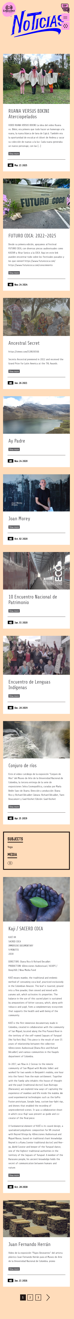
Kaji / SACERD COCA (25, 929)
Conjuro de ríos (22, 765)
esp (65, 6)
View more (14, 153)
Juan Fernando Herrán (29, 1244)
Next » (48, 1297)
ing (67, 10)
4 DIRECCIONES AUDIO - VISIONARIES (9, 16)
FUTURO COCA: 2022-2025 (32, 236)
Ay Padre (16, 441)
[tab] (65, 26)
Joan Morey (19, 518)
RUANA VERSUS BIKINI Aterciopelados (28, 114)
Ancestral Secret (24, 343)
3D (10, 863)
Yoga (10, 847)
